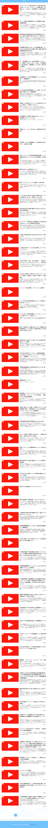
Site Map (32, 824)
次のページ (24, 810)
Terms (35, 824)
